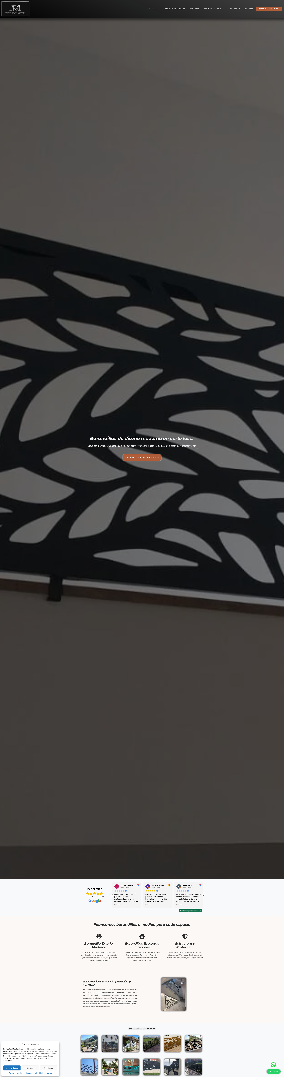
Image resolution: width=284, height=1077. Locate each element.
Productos (154, 9)
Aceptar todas (12, 1068)
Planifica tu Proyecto (214, 9)
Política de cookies (15, 1073)
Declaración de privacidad (33, 1073)
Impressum (48, 1073)
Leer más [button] (117, 905)
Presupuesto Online (269, 9)
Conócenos (234, 9)
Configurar (48, 1068)
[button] (203, 895)
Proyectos (194, 9)
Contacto (248, 9)
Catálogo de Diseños (174, 9)
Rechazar (30, 1068)
